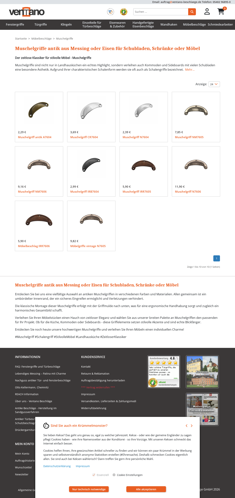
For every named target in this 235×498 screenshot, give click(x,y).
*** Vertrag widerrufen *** (98, 387)
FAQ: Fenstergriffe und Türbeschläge (37, 366)
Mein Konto (22, 453)
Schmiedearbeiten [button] (220, 24)
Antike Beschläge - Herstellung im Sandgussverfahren (36, 410)
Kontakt (86, 366)
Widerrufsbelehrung (93, 408)
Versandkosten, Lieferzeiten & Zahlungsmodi (108, 401)
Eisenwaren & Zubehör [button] (117, 24)
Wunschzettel (23, 467)
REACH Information (27, 394)
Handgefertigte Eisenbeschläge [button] (143, 24)
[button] (207, 11)
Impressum (88, 394)
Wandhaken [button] (168, 24)
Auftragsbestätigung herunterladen (103, 380)
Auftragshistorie (25, 460)
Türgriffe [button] (41, 24)
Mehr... (190, 70)
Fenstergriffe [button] (15, 24)
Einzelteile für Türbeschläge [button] (91, 24)
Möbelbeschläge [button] (194, 24)
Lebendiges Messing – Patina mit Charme (40, 373)
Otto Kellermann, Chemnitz (32, 387)
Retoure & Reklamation (95, 373)
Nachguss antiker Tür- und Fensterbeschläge (42, 380)
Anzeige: (201, 84)
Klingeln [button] (66, 24)
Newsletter (21, 474)
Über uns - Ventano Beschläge (33, 401)
